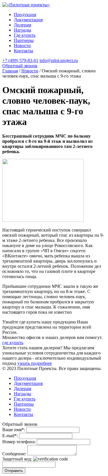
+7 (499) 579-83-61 (20, 60)
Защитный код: (17, 458)
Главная (10, 70)
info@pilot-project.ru (58, 60)
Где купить (24, 35)
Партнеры (24, 40)
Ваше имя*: (13, 429)
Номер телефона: (19, 441)
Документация (28, 19)
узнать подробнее (34, 363)
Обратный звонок (19, 65)
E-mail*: (10, 435)
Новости (22, 45)
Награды (22, 30)
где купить (12, 342)
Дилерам (22, 24)
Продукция (25, 14)
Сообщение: (14, 453)
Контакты (23, 50)
